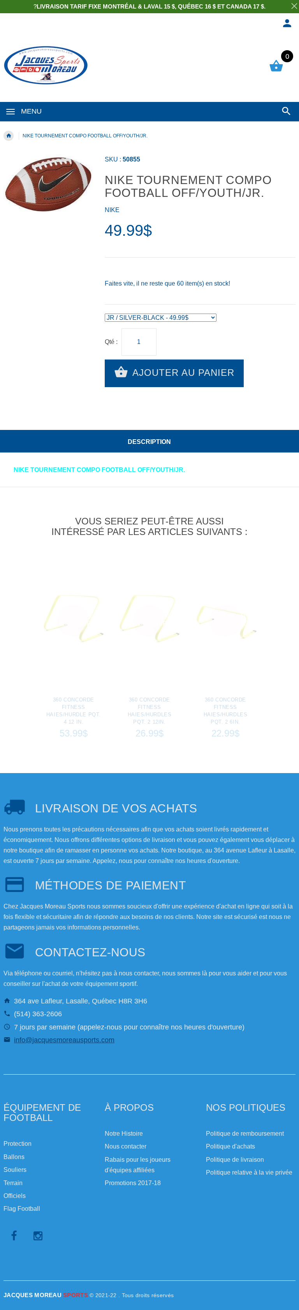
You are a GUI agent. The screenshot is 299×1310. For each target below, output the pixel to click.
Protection (18, 1143)
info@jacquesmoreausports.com (64, 1040)
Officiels (15, 1196)
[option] (74, 648)
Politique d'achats (230, 1146)
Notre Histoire (124, 1133)
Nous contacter (125, 1146)
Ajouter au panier (182, 372)
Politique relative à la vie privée (249, 1172)
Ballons (14, 1157)
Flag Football (22, 1208)
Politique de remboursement (245, 1133)
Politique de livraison (235, 1159)
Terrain (13, 1183)
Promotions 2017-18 (133, 1183)
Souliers (15, 1169)
